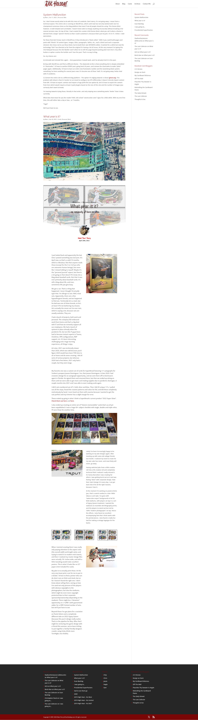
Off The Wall (139, 79)
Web (65, 17)
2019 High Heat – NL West (83, 697)
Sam (105, 688)
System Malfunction (54, 14)
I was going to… (140, 27)
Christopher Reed (51, 698)
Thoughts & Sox (140, 99)
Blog (123, 4)
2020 (75, 694)
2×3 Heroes (138, 69)
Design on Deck (140, 72)
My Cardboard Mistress (143, 75)
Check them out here (59, 401)
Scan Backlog (139, 24)
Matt (46, 17)
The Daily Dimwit (140, 93)
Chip (105, 675)
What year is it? (51, 116)
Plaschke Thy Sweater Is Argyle (143, 688)
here (72, 401)
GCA (136, 52)
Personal (60, 17)
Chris (105, 678)
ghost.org (112, 78)
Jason (105, 681)
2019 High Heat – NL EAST (83, 703)
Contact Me (147, 4)
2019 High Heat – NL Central (84, 700)
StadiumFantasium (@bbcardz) (55, 675)
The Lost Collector (141, 96)
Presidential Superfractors (144, 30)
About (118, 4)
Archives (137, 4)
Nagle (106, 684)
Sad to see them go (80, 691)
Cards (130, 4)
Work (69, 119)
